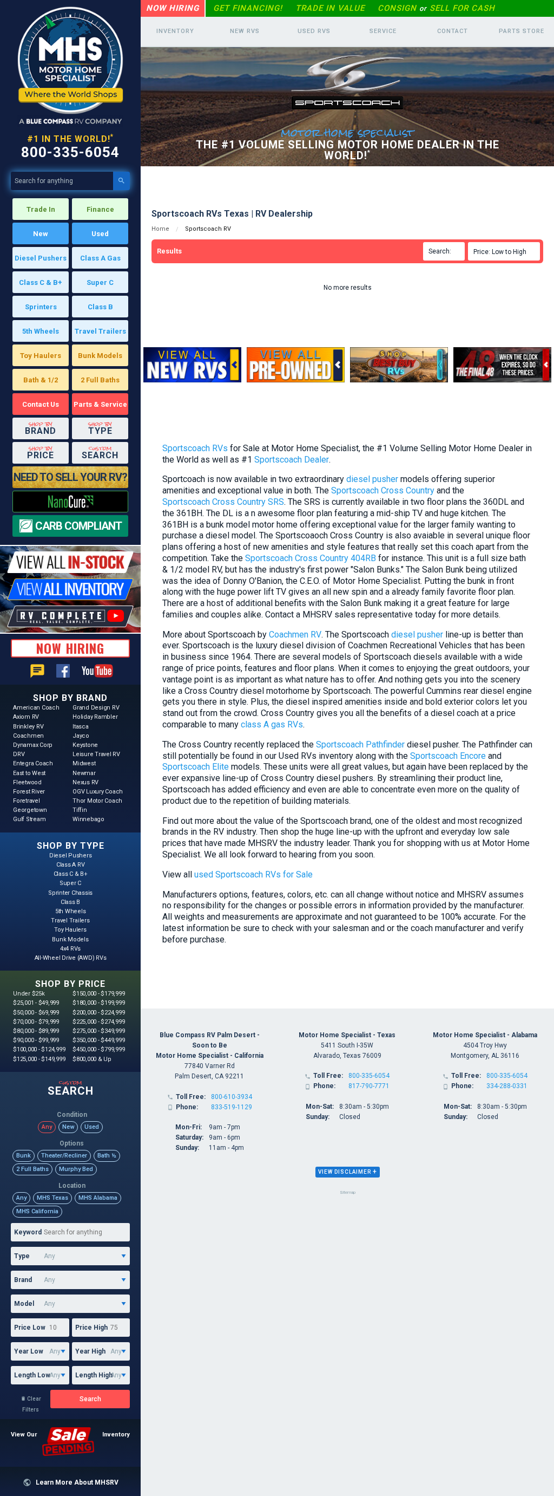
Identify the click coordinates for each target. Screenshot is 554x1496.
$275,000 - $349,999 (98, 1031)
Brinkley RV (28, 726)
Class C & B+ (40, 282)
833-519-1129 (231, 1107)
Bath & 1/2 (40, 380)
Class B (100, 307)
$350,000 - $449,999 (98, 1040)
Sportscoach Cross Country (382, 490)
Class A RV (70, 864)
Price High (91, 1327)
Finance (100, 209)
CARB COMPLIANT (78, 525)
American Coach (36, 707)
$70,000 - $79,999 (36, 1021)
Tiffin (79, 810)
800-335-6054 (70, 152)
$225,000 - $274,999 (98, 1021)
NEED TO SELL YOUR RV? (70, 477)
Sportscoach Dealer (291, 459)
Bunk (23, 1155)
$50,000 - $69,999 (36, 1012)
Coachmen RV (295, 634)
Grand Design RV (95, 707)
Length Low (32, 1375)
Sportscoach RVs (195, 448)
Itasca (80, 726)
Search (90, 1399)
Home (160, 228)
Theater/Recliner (64, 1155)
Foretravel (26, 800)
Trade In (41, 209)
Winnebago (88, 819)
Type (22, 1256)
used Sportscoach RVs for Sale (253, 874)
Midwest (83, 763)
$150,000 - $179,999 (98, 993)
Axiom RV (26, 716)
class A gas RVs (272, 724)
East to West (29, 773)
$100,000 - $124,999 (39, 1049)
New (40, 234)
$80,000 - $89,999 (36, 1031)
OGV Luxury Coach (97, 791)
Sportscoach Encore (448, 756)
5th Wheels (40, 331)
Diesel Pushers (41, 258)
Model (24, 1304)
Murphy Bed (76, 1169)
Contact (452, 31)
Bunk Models (100, 356)
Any (47, 1126)
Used (100, 234)
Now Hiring (172, 8)
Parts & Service (100, 404)
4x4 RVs (70, 948)
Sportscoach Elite (195, 767)
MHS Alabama (97, 1197)
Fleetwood (27, 782)
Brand (23, 1280)
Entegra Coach (33, 763)
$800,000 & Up (91, 1059)
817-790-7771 (369, 1086)
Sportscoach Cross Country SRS (223, 502)
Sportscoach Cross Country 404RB (310, 558)
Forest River (29, 791)
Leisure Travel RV (96, 754)
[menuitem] (505, 251)
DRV (18, 754)
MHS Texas (52, 1197)
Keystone (85, 745)
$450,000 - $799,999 (98, 1049)
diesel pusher (372, 479)
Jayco (80, 735)
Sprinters (41, 307)
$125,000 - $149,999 (39, 1059)
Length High (94, 1375)
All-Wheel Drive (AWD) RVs (71, 957)
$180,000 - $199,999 (98, 1002)
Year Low (28, 1351)
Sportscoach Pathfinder (360, 744)
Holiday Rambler (94, 716)
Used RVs (314, 31)
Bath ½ (106, 1155)
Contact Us (40, 404)
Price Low (29, 1327)
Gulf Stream (29, 819)
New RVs (245, 31)
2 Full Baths (100, 380)
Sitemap (347, 1192)
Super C (100, 282)
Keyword (28, 1232)
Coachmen (28, 735)
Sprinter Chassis (70, 892)
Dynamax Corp (32, 745)
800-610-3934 (231, 1097)
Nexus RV (85, 782)
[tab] (347, 1172)
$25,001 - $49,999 (36, 1002)
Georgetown (30, 810)
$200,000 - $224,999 (98, 1012)
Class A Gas (100, 258)
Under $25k (29, 993)
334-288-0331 (506, 1086)
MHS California (37, 1211)
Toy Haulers (40, 356)
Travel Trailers (100, 331)
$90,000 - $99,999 (36, 1040)
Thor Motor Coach (97, 800)
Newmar (84, 773)
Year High (90, 1351)
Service (383, 31)
